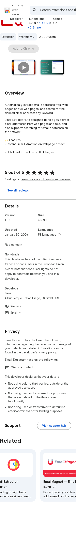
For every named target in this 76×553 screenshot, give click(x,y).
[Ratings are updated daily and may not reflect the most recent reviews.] (55, 22)
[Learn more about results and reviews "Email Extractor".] (5, 487)
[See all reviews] (18, 190)
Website (16, 306)
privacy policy (47, 352)
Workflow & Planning (28, 37)
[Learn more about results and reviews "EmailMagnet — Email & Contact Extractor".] (54, 487)
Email (14, 313)
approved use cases (21, 387)
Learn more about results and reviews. (46, 179)
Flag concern (13, 245)
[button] (23, 67)
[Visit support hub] (54, 426)
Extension (8, 37)
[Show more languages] (59, 235)
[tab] (16, 18)
